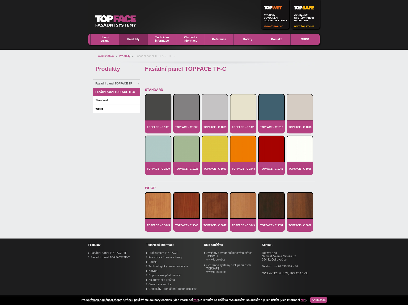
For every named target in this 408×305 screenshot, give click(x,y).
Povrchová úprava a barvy (165, 257)
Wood (99, 109)
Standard (101, 100)
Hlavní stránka (104, 56)
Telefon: (267, 266)
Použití (153, 262)
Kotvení (153, 271)
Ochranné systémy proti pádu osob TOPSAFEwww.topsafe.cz (228, 269)
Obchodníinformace (190, 39)
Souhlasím (319, 300)
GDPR (305, 39)
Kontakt (276, 39)
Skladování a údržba (162, 280)
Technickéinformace (162, 39)
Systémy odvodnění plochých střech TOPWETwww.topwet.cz (229, 256)
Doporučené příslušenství (165, 275)
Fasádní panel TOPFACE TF (113, 83)
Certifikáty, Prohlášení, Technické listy (172, 289)
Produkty (133, 39)
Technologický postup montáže (168, 266)
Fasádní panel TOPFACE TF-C (115, 92)
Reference (219, 39)
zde (195, 300)
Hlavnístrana (105, 39)
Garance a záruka (160, 284)
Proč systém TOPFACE (163, 253)
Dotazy (247, 39)
